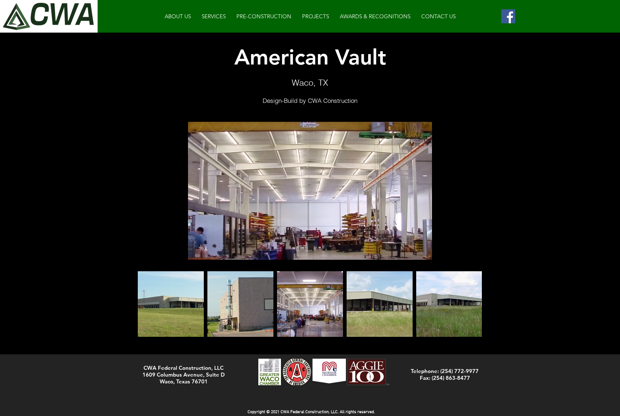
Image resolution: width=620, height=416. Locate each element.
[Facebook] (508, 16)
